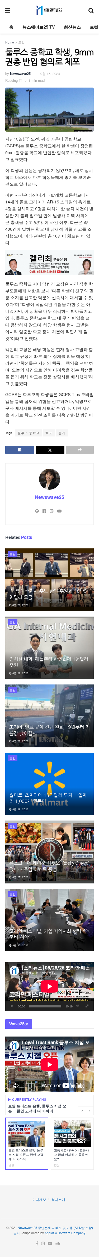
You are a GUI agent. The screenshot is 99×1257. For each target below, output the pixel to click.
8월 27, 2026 (20, 877)
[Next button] (90, 1111)
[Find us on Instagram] (43, 1243)
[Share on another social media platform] (80, 450)
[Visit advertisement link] (49, 263)
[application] (49, 986)
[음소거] (77, 1006)
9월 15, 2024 (50, 73)
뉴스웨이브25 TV (38, 27)
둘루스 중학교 (28, 432)
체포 (48, 432)
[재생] (12, 1006)
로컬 (94, 27)
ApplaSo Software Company (65, 1233)
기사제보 (39, 1199)
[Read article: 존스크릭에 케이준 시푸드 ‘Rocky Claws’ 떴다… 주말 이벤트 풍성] (49, 852)
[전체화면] (86, 1006)
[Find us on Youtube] (50, 1243)
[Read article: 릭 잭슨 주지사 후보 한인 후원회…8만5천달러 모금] (49, 579)
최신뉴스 (72, 27)
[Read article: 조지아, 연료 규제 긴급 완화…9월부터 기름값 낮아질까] (49, 715)
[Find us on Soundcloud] (57, 1243)
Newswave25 (20, 73)
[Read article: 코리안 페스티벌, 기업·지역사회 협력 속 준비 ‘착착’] (49, 920)
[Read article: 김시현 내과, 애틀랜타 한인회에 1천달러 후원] (49, 648)
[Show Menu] (7, 10)
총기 (61, 432)
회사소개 (58, 1199)
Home (9, 42)
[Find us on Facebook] (37, 1243)
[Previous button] (82, 1111)
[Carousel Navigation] (86, 1111)
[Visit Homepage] (49, 10)
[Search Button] (91, 10)
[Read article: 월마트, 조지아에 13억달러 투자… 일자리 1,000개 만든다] (49, 784)
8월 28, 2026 (20, 605)
